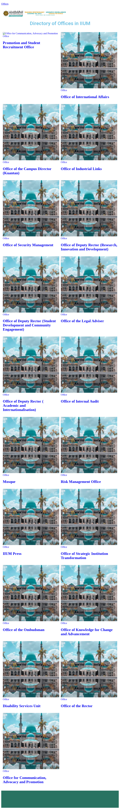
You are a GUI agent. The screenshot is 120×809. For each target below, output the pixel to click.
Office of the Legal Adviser (82, 321)
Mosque (9, 482)
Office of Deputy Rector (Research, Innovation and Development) (89, 247)
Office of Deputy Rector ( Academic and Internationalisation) (23, 405)
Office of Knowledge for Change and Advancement (87, 632)
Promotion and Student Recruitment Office (21, 45)
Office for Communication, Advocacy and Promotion (24, 780)
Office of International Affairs (85, 97)
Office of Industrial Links (81, 169)
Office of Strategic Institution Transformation (84, 556)
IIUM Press (12, 554)
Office (6, 36)
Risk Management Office (81, 482)
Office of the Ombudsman (23, 630)
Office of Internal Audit (80, 401)
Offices (4, 3)
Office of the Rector (77, 706)
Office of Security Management (28, 245)
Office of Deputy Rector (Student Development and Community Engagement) (29, 325)
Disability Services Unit (21, 706)
